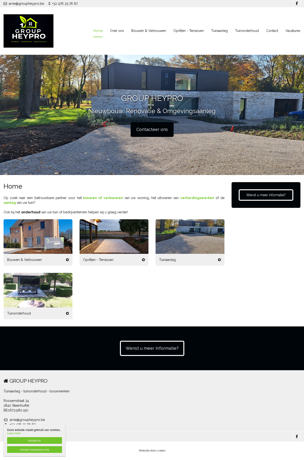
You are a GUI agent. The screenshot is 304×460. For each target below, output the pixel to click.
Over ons (117, 31)
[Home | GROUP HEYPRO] (36, 31)
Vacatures (292, 31)
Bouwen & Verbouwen (148, 31)
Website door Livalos (152, 450)
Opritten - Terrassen (188, 31)
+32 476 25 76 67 (65, 3)
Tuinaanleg (219, 31)
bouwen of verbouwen (103, 198)
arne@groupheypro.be (26, 3)
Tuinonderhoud (247, 31)
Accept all (34, 440)
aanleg (10, 203)
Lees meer (14, 433)
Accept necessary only (34, 449)
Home (98, 31)
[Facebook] (296, 3)
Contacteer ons (152, 129)
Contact (272, 31)
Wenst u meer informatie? (266, 195)
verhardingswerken (197, 198)
